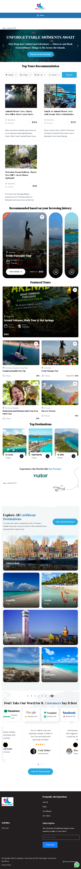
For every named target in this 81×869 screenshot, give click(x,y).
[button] (3, 45)
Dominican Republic (12, 368)
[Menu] (38, 15)
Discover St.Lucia (48, 411)
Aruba (47, 600)
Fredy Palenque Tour (19, 256)
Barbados (11, 120)
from (32, 272)
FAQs (45, 807)
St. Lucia (47, 408)
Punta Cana (24, 368)
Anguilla (10, 600)
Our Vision (47, 816)
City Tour (5, 828)
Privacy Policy (6, 865)
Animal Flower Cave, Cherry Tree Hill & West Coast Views (19, 113)
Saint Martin (37, 454)
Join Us (45, 802)
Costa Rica (10, 316)
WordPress (5, 861)
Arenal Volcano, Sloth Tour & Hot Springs (29, 320)
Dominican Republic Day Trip (14, 371)
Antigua (10, 674)
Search (69, 75)
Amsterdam (12, 563)
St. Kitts (60, 454)
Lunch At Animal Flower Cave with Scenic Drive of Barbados (59, 113)
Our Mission (47, 811)
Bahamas (11, 637)
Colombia (12, 252)
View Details (14, 272)
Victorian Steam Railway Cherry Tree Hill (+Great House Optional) (21, 174)
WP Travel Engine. (42, 858)
